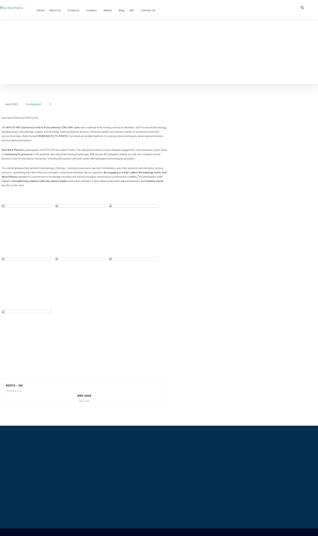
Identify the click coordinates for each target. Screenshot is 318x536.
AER (131, 10)
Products (74, 10)
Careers (91, 10)
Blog (121, 10)
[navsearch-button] (302, 7)
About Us (55, 10)
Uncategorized (33, 104)
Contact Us (148, 10)
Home (40, 10)
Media (108, 10)
